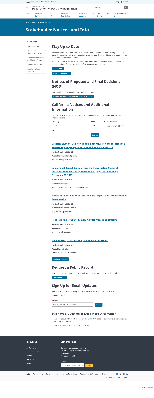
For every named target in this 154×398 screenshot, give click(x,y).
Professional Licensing (83, 15)
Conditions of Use (53, 374)
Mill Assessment (32, 348)
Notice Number (110, 122)
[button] (98, 305)
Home (27, 22)
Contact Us (92, 319)
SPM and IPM (52, 15)
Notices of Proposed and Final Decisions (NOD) (36, 52)
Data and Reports (100, 15)
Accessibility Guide (70, 374)
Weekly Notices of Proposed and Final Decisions (73, 96)
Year (93, 122)
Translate (125, 2)
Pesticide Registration (65, 15)
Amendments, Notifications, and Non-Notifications (80, 240)
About (28, 14)
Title (53, 131)
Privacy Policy (38, 374)
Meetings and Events (61, 73)
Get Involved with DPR (118, 15)
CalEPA (35, 363)
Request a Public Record (36, 64)
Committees (57, 68)
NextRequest (60, 277)
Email (55, 300)
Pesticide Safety (38, 15)
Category (55, 122)
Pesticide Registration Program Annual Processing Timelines (85, 219)
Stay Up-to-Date (33, 46)
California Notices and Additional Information (36, 59)
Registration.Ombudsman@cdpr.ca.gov (73, 325)
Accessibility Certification (89, 374)
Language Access (32, 352)
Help (117, 2)
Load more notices (60, 259)
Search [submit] (95, 135)
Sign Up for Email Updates (34, 70)
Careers (29, 355)
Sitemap (105, 374)
